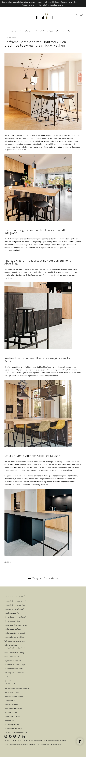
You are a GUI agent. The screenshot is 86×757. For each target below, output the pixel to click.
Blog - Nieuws (14, 31)
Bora (6, 677)
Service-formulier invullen (14, 696)
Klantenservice (9, 700)
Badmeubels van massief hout (15, 601)
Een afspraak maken (11, 692)
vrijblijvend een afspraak (22, 479)
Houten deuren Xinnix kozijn (14, 665)
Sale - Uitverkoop (10, 645)
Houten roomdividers (12, 621)
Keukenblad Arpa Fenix (12, 629)
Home (6, 31)
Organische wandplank (12, 661)
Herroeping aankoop (11, 724)
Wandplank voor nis (11, 657)
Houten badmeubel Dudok (14, 669)
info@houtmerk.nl (11, 704)
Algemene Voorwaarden (13, 708)
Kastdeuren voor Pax (11, 613)
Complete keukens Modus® (14, 609)
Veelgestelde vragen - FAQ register (16, 688)
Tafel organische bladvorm (14, 673)
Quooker (7, 681)
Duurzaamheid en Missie (13, 728)
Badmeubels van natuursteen (15, 605)
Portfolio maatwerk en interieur (15, 625)
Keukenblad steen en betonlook (15, 633)
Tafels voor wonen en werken (15, 641)
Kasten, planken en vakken (14, 637)
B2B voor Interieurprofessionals (15, 732)
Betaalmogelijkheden (12, 716)
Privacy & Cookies (10, 712)
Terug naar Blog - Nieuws (45, 578)
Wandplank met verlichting (14, 653)
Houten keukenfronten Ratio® (15, 617)
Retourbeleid (9, 720)
